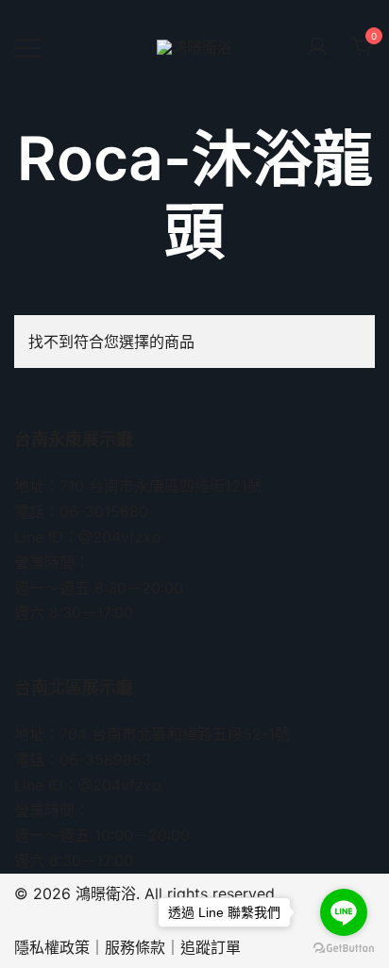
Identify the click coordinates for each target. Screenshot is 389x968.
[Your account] (317, 47)
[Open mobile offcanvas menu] (27, 47)
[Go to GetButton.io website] (343, 949)
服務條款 (135, 947)
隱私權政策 (52, 947)
